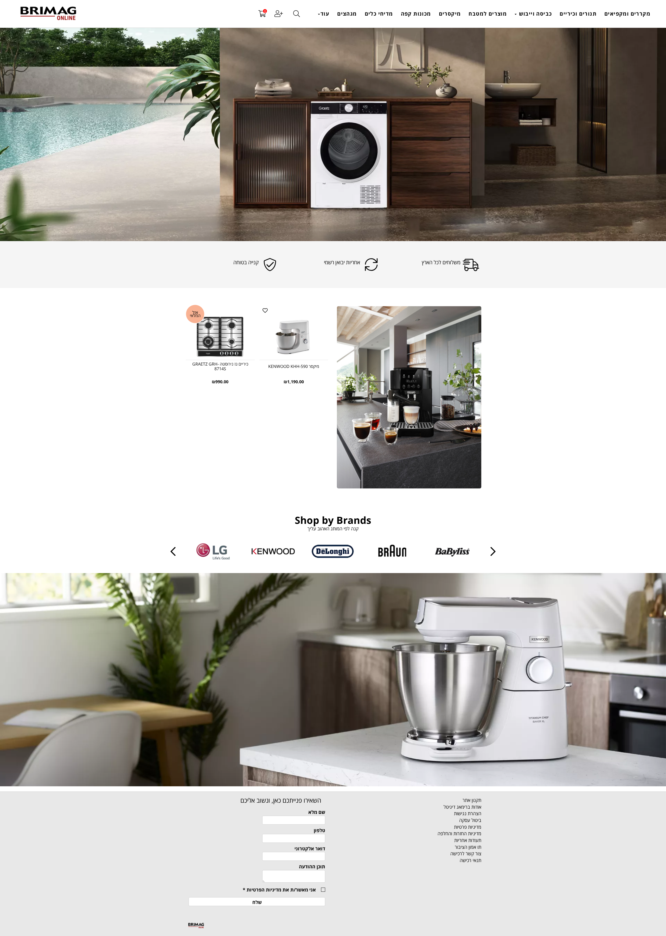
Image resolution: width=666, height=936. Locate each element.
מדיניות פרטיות (467, 827)
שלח (257, 902)
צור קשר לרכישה (465, 853)
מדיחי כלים (379, 13)
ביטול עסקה (470, 820)
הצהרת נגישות (467, 813)
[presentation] (173, 551)
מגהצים (347, 13)
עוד (325, 13)
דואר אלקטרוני (309, 848)
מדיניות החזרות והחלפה (459, 833)
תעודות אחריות (467, 840)
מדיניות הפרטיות (264, 890)
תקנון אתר (472, 800)
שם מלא (316, 812)
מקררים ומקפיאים (627, 13)
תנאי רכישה (470, 860)
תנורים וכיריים (578, 13)
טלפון (319, 830)
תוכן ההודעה (312, 866)
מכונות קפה (416, 13)
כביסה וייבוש (534, 13)
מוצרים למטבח (488, 13)
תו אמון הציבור (468, 847)
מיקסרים (450, 13)
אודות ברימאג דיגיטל (462, 807)
